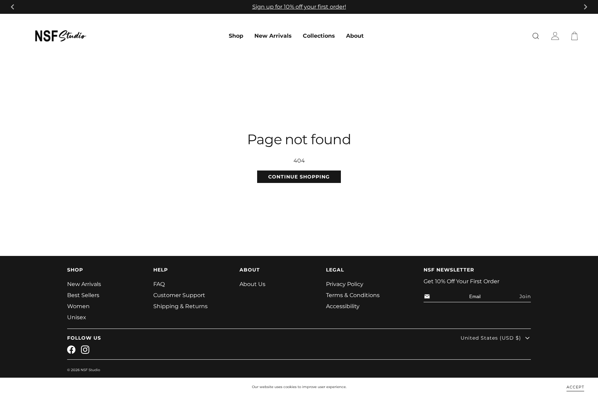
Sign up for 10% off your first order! (299, 6)
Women (78, 306)
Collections (319, 36)
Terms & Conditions (353, 295)
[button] (576, 36)
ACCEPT (575, 386)
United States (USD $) (491, 338)
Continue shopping (299, 177)
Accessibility (343, 306)
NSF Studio (90, 370)
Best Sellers (83, 295)
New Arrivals (273, 36)
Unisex (76, 317)
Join (525, 296)
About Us (252, 284)
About (355, 36)
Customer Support (179, 295)
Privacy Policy (344, 284)
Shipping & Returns (180, 306)
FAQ (159, 284)
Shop (236, 36)
